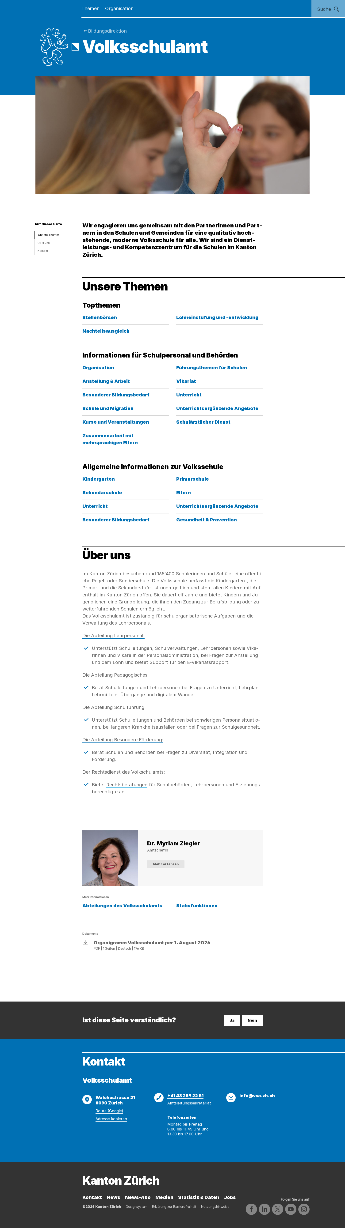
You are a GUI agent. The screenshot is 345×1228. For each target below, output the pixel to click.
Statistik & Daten (198, 1197)
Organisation (119, 8)
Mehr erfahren (166, 864)
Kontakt (43, 250)
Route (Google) (109, 1110)
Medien (164, 1197)
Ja (232, 1020)
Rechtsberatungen (126, 784)
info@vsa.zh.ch (257, 1095)
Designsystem (136, 1207)
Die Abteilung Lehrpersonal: (113, 635)
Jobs (230, 1197)
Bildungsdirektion (107, 31)
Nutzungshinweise (215, 1207)
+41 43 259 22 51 (185, 1095)
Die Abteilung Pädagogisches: (115, 675)
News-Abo (138, 1197)
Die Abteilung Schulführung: (114, 707)
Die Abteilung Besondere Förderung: (122, 739)
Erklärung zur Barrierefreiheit (174, 1207)
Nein (252, 1020)
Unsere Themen (49, 235)
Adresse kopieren (111, 1118)
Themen (90, 8)
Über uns (44, 243)
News (113, 1197)
